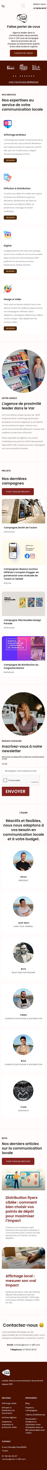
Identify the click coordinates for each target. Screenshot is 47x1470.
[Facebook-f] (2, 1389)
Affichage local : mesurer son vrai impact (21, 1281)
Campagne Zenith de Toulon (20, 527)
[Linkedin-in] (10, 1389)
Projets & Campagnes (31, 1409)
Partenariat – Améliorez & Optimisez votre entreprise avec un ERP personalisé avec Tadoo (35, 1426)
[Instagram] (6, 1389)
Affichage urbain (9, 1403)
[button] (23, 6)
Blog (27, 1403)
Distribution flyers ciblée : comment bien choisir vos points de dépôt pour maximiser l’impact (21, 1209)
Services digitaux (9, 1417)
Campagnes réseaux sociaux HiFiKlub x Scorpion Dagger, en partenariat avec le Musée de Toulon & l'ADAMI (21, 573)
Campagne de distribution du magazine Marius (21, 666)
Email (4, 763)
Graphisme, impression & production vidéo (9, 1424)
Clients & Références (35, 1414)
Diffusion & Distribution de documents (8, 1410)
